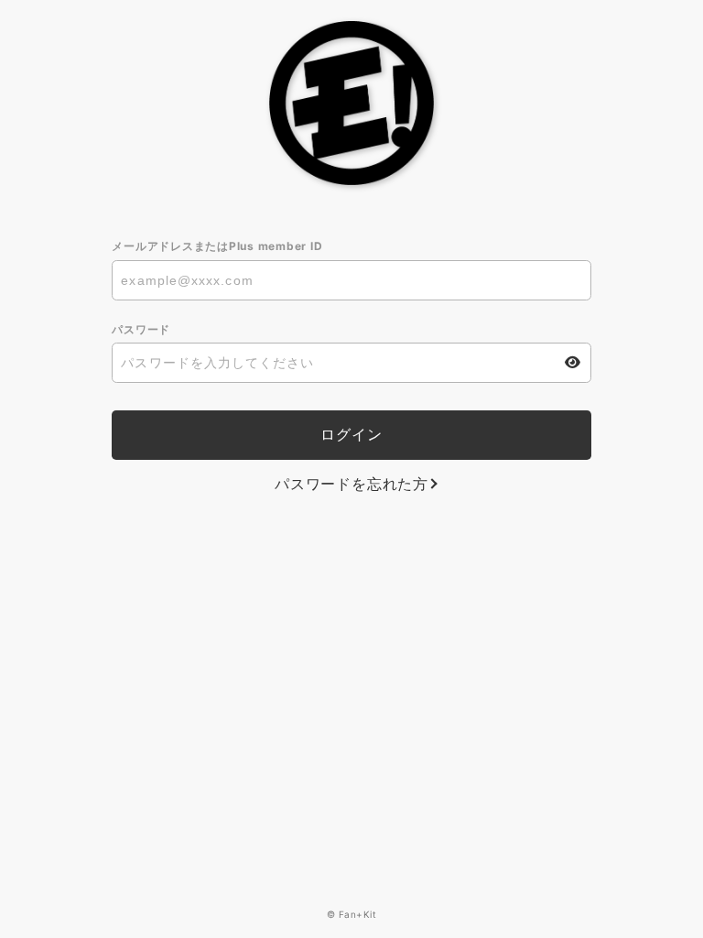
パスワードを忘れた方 (351, 483)
